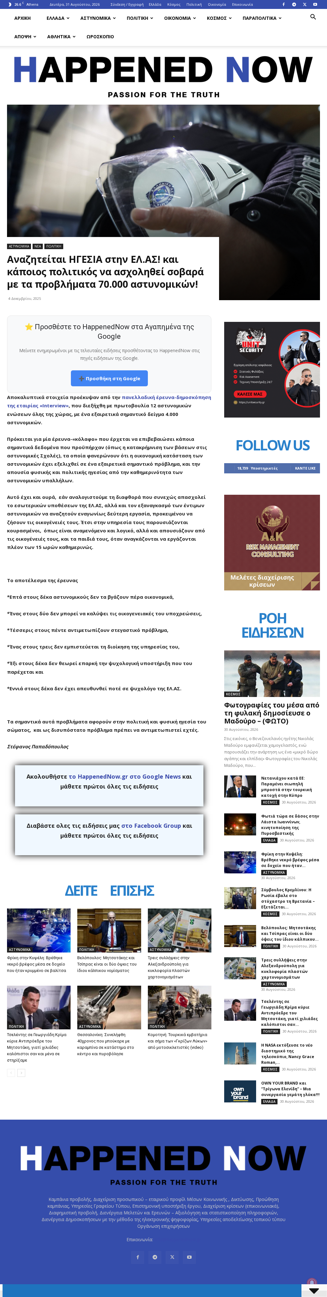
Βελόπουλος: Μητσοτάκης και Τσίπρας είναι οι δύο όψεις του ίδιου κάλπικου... (290, 933)
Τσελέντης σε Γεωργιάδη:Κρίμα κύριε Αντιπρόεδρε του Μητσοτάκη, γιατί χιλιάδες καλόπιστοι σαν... (289, 1013)
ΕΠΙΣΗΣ (132, 891)
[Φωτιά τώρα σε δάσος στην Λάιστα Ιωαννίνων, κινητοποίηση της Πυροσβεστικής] (240, 824)
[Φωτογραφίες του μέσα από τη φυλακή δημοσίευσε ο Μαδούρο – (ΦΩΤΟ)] (272, 673)
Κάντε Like (305, 468)
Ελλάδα (155, 4)
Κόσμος (173, 4)
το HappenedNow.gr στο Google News (125, 776)
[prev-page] (11, 1073)
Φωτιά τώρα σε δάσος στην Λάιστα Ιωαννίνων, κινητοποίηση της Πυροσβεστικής (290, 824)
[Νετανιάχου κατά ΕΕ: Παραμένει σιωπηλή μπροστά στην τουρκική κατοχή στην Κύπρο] (240, 786)
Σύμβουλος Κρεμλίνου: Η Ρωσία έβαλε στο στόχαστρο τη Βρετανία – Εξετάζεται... (288, 898)
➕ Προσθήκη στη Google (109, 378)
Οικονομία (217, 4)
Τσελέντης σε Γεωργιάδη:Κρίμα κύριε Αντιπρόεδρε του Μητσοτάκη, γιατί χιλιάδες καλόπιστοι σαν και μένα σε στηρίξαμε (36, 1047)
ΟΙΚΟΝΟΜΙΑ (177, 18)
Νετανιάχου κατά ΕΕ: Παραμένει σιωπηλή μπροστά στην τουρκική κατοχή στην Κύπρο (286, 786)
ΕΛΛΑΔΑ (56, 18)
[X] (304, 4)
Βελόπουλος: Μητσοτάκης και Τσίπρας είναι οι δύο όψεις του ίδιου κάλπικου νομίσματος (107, 964)
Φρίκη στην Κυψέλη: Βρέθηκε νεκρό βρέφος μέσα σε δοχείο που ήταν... (290, 859)
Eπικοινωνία (242, 4)
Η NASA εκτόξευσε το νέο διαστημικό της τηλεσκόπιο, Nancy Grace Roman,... (287, 1053)
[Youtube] (315, 4)
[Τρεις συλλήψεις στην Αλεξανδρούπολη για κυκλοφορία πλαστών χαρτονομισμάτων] (179, 930)
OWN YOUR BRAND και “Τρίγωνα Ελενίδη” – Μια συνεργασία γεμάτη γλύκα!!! (290, 1088)
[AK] (272, 589)
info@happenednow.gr (177, 1239)
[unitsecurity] (272, 416)
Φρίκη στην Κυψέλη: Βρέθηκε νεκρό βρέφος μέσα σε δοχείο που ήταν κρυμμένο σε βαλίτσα (36, 964)
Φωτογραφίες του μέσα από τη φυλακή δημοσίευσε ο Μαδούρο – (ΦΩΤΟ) (271, 712)
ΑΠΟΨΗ (22, 36)
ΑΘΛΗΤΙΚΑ (59, 36)
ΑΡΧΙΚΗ (22, 18)
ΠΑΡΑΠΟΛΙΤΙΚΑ (260, 18)
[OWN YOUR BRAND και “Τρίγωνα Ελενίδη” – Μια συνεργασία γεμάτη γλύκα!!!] (240, 1091)
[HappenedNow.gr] (163, 73)
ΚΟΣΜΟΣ (217, 18)
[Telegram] (294, 4)
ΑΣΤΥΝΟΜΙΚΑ (95, 18)
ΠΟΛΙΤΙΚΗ (137, 18)
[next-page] (21, 1073)
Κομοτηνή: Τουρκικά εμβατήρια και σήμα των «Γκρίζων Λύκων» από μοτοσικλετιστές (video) (177, 1041)
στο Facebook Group (151, 825)
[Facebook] (283, 4)
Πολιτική (194, 4)
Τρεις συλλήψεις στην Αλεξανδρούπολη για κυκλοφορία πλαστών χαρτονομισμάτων (284, 968)
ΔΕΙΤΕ (81, 891)
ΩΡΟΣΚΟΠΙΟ (100, 36)
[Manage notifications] (312, 1283)
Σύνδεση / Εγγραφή (127, 4)
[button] (313, 18)
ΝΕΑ (37, 246)
